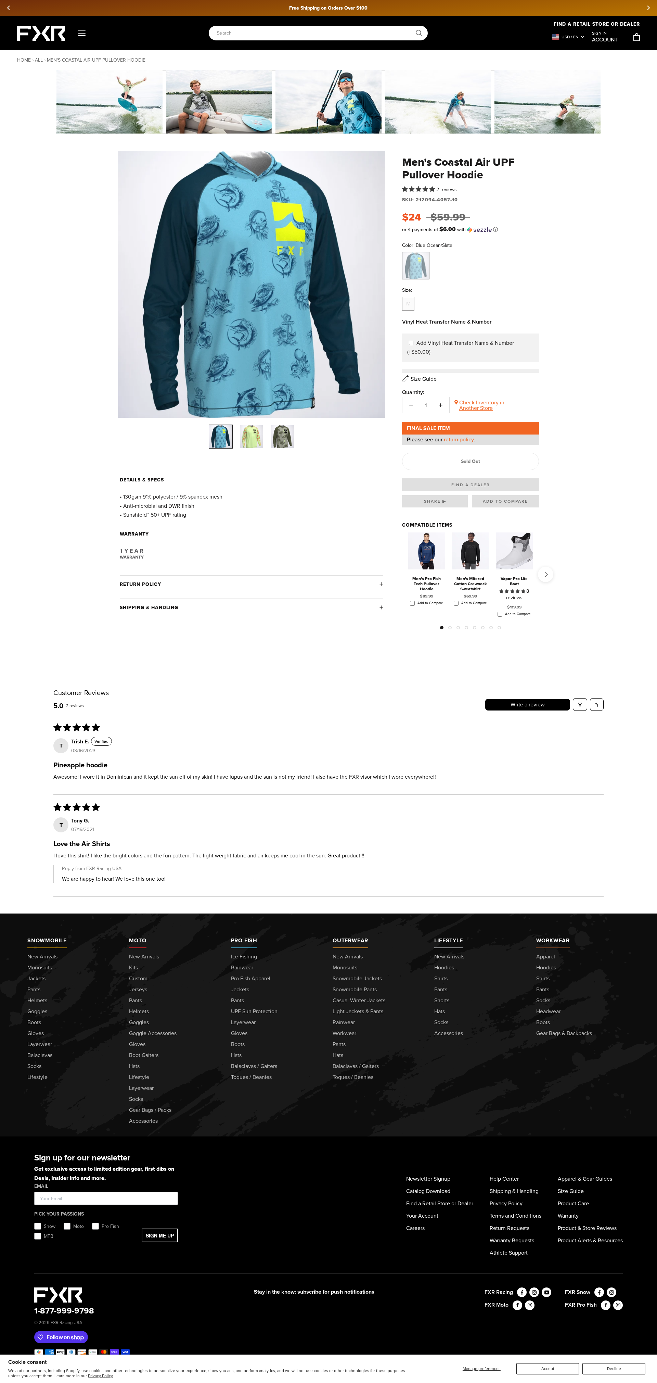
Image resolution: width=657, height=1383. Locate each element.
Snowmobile (47, 940)
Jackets (36, 978)
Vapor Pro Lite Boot (514, 581)
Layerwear (39, 1044)
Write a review (528, 704)
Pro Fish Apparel (250, 978)
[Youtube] (546, 1292)
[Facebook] (522, 1292)
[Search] (419, 33)
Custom (138, 978)
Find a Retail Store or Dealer (439, 1203)
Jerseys (138, 989)
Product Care (573, 1203)
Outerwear (350, 940)
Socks (34, 1066)
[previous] (8, 8)
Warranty (568, 1216)
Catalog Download (428, 1191)
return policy (459, 439)
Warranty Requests (512, 1240)
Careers (415, 1228)
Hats (134, 1066)
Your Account (422, 1216)
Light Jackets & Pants (358, 1011)
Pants (33, 989)
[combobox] (314, 33)
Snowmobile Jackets (357, 978)
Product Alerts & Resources (590, 1240)
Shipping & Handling (149, 607)
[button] (419, 189)
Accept (547, 1369)
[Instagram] (534, 1292)
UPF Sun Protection (254, 1011)
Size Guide (571, 1191)
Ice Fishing (244, 956)
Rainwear (242, 967)
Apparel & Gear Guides (585, 1179)
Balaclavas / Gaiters (254, 1066)
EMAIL (41, 1186)
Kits (133, 967)
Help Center (504, 1179)
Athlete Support (509, 1253)
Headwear (548, 1011)
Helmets (37, 1000)
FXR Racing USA (66, 1322)
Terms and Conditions (515, 1216)
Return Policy (140, 584)
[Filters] (580, 704)
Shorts (441, 1000)
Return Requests (509, 1228)
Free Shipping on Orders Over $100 (328, 8)
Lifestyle (37, 1077)
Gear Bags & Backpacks (564, 1033)
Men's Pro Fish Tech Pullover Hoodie (426, 583)
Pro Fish (244, 940)
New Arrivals (42, 956)
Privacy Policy (100, 1376)
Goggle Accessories (153, 1033)
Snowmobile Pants (355, 989)
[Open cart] (636, 37)
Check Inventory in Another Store (481, 405)
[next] (648, 8)
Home (24, 60)
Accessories (143, 1121)
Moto (137, 940)
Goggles (37, 1011)
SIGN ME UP (160, 1235)
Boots (34, 1022)
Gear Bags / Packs (150, 1110)
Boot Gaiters (143, 1055)
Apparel (545, 956)
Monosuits (39, 967)
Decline (614, 1369)
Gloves (35, 1033)
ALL (39, 60)
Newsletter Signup (428, 1179)
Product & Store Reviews (587, 1228)
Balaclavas (39, 1055)
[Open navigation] (82, 33)
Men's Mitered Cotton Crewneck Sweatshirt (470, 583)
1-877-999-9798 (64, 1311)
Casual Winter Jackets (359, 1000)
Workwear (344, 1033)
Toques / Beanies (251, 1077)
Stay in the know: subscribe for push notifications (314, 1292)
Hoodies (444, 967)
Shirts (441, 978)
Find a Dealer (470, 485)
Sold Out (470, 461)
